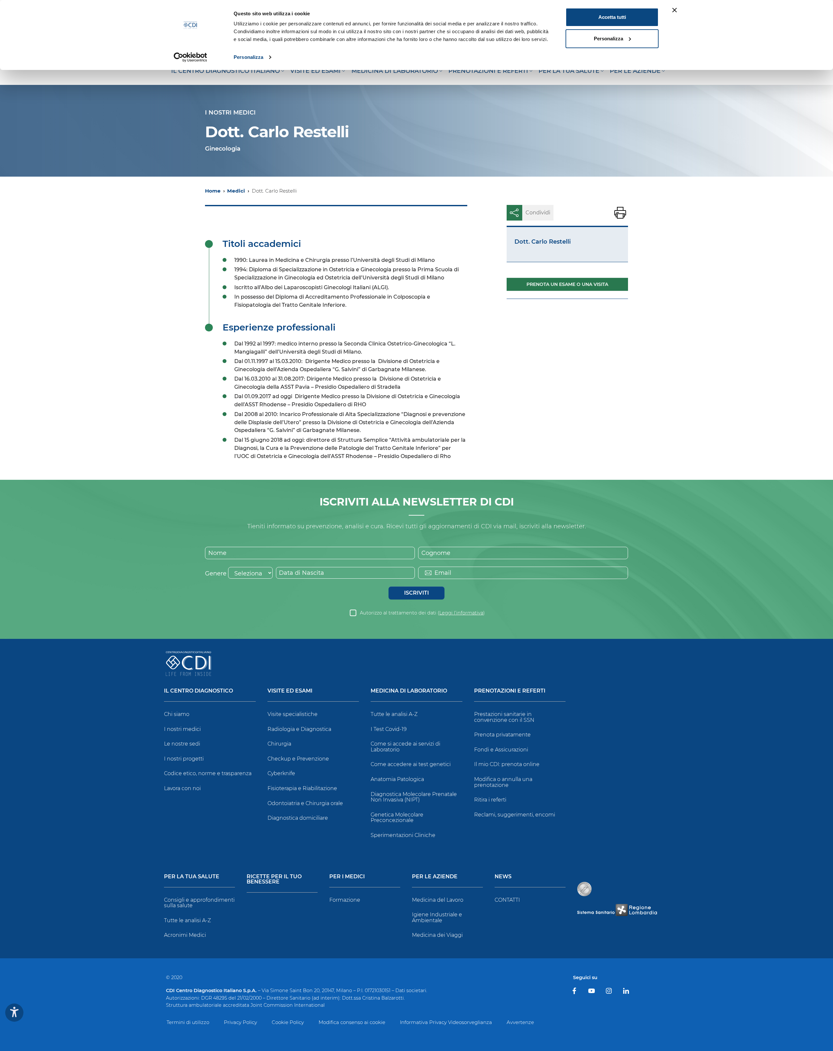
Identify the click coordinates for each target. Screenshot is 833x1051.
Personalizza (248, 57)
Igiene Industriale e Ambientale (437, 917)
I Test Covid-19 (389, 729)
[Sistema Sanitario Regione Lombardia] (617, 910)
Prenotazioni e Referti (509, 691)
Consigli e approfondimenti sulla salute (199, 903)
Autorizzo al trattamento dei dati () (422, 613)
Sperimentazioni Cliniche (403, 835)
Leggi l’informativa (461, 613)
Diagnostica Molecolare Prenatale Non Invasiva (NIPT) (414, 797)
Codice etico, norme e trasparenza (208, 773)
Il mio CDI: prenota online (506, 764)
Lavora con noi (182, 788)
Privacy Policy (240, 1022)
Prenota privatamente (502, 735)
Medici (236, 191)
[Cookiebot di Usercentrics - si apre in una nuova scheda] (190, 57)
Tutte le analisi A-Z (394, 714)
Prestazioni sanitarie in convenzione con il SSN (504, 717)
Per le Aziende (434, 877)
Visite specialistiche (292, 714)
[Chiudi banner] (674, 10)
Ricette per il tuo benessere (274, 879)
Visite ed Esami (289, 691)
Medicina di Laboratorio (409, 691)
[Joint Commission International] (584, 889)
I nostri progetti (184, 759)
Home (213, 191)
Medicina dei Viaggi (437, 935)
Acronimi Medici (185, 935)
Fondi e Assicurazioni (501, 750)
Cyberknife (281, 773)
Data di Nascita (301, 572)
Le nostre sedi (182, 744)
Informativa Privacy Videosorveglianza (446, 1022)
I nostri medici (182, 729)
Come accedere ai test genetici (411, 764)
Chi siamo (176, 714)
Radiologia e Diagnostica (299, 729)
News (503, 877)
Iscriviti (416, 593)
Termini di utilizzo (188, 1022)
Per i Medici (347, 877)
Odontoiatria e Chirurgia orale (305, 803)
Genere (215, 573)
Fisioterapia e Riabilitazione (302, 788)
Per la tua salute (191, 877)
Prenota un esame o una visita (567, 284)
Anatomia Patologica (397, 779)
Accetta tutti (612, 17)
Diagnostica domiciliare (297, 818)
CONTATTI (507, 900)
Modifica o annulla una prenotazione (503, 782)
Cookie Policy (288, 1022)
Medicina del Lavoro (437, 900)
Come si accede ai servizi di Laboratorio (405, 747)
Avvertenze (520, 1022)
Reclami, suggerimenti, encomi (514, 815)
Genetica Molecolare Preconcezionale (397, 818)
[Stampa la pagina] (620, 213)
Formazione (344, 900)
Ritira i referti (490, 800)
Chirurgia (279, 744)
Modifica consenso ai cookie (352, 1022)
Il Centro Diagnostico (198, 691)
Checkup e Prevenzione (298, 759)
